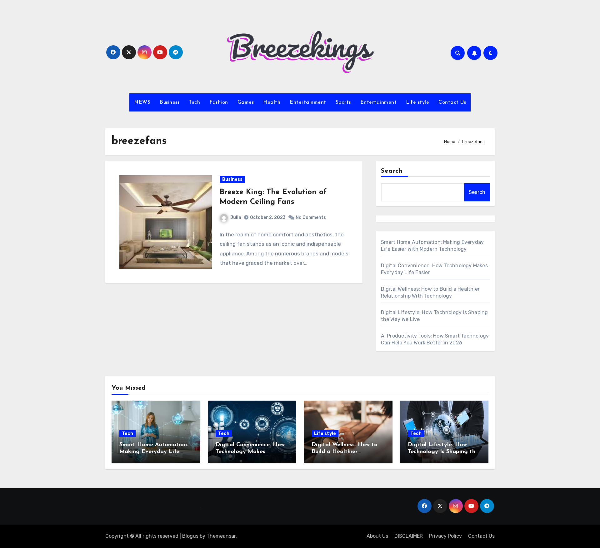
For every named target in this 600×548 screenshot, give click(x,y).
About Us (377, 536)
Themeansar (221, 536)
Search (392, 171)
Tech (194, 102)
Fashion (218, 102)
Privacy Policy (445, 536)
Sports (343, 102)
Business (169, 102)
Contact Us (452, 102)
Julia (235, 217)
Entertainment (308, 102)
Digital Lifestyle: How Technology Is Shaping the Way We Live (443, 451)
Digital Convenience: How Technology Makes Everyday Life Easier (250, 451)
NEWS (142, 102)
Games (246, 102)
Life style (417, 102)
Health (271, 102)
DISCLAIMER (408, 536)
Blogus (190, 536)
